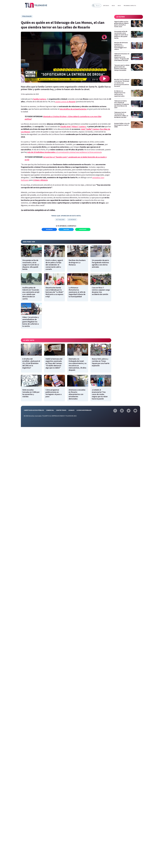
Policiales (26, 16)
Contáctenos (61, 410)
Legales (71, 410)
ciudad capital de (65, 101)
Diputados (106, 5)
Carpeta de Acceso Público (34, 410)
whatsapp (82, 229)
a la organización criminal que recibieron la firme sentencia (64, 152)
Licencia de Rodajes (84, 410)
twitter (66, 229)
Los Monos (72, 219)
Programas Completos (130, 5)
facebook (49, 229)
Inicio (113, 5)
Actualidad (60, 219)
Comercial (50, 410)
